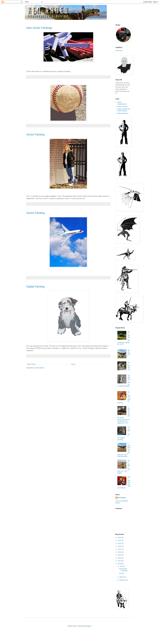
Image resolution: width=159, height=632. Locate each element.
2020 (120, 543)
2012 (120, 561)
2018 (120, 546)
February (122, 580)
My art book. (129, 352)
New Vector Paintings (39, 27)
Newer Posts (31, 364)
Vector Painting (35, 134)
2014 (120, 555)
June (121, 566)
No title (121, 573)
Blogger (88, 626)
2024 (120, 537)
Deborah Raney (122, 113)
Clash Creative (122, 106)
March (121, 577)
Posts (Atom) (40, 368)
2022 (120, 540)
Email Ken (119, 50)
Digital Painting (35, 286)
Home (73, 364)
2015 (120, 552)
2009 (120, 564)
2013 (120, 558)
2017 (120, 549)
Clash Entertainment (122, 103)
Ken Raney (122, 498)
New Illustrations (129, 365)
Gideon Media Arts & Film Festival (123, 110)
